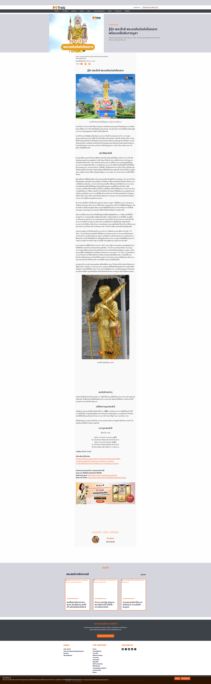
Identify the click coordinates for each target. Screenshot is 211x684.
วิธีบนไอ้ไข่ (95, 662)
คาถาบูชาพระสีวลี (96, 532)
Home (77, 56)
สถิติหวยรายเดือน (98, 655)
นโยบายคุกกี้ (66, 649)
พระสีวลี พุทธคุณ (114, 532)
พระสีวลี (105, 532)
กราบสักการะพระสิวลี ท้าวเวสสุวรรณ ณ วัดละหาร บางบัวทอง (95, 461)
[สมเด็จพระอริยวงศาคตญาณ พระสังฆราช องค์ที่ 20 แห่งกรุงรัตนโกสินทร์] (77, 587)
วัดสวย (109, 11)
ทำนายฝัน (65, 11)
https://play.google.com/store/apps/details (102, 475)
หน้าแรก (57, 11)
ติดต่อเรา (66, 653)
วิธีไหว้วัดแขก (96, 666)
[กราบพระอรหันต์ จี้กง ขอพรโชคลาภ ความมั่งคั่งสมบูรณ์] (133, 587)
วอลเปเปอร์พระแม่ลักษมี (99, 668)
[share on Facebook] (82, 64)
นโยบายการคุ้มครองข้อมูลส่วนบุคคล (73, 651)
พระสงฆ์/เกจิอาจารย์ (113, 25)
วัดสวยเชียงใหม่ (97, 651)
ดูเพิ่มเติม (143, 575)
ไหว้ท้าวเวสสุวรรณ (98, 664)
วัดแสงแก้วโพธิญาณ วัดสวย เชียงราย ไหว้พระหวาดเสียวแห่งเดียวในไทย (98, 459)
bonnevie (110, 541)
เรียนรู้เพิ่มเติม (185, 678)
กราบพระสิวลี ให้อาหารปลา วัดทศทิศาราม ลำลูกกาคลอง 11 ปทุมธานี (97, 463)
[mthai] (59, 7)
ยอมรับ (177, 678)
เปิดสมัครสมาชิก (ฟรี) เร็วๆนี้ (105, 636)
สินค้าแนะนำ (137, 7)
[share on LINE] (89, 64)
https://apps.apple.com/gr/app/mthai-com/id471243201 (107, 478)
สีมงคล (95, 672)
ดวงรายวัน (95, 658)
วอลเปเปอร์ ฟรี (97, 670)
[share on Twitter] (86, 64)
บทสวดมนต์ (118, 11)
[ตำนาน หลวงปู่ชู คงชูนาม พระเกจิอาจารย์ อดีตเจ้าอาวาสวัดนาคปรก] (105, 587)
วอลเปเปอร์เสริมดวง (99, 11)
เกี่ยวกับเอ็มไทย (67, 655)
